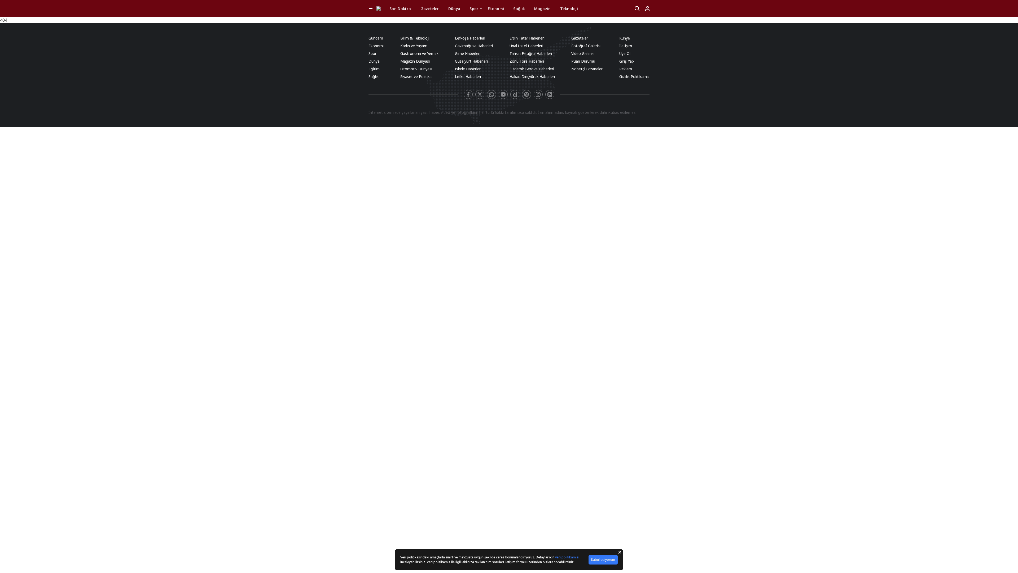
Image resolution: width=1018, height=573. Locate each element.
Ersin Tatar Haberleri (527, 38)
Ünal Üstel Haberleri (526, 45)
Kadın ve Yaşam (413, 45)
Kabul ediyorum (603, 559)
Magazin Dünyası (415, 61)
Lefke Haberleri (468, 76)
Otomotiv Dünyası (416, 68)
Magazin (542, 8)
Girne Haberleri (467, 53)
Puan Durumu (583, 61)
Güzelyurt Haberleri (471, 61)
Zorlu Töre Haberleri (527, 61)
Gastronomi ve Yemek (419, 53)
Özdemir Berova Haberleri (532, 68)
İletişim (625, 45)
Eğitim (374, 68)
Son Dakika (400, 8)
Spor (473, 8)
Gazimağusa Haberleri (474, 45)
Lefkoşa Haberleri (470, 38)
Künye (624, 38)
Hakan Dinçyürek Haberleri (532, 76)
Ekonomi (496, 8)
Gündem (375, 38)
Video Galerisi (582, 53)
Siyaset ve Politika (416, 76)
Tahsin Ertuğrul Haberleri (531, 53)
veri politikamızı (567, 557)
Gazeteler (429, 8)
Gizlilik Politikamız (634, 76)
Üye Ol (624, 53)
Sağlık (519, 8)
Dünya (454, 8)
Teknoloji (569, 8)
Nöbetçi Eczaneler (587, 68)
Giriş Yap (626, 61)
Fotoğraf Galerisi (585, 45)
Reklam (625, 68)
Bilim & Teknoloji (414, 38)
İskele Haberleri (468, 68)
